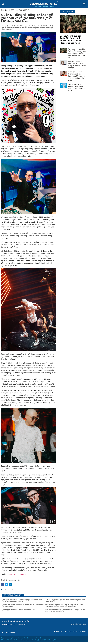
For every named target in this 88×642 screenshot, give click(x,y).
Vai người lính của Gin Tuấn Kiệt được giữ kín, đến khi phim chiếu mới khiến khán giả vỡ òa (14, 27)
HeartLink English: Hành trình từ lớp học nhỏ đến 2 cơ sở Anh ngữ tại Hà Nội (23, 605)
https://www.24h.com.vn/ (16, 574)
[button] (3, 4)
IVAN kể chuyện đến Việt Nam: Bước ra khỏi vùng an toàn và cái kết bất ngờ (42, 26)
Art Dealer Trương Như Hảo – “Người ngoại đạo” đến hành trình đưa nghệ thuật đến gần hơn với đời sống (64, 605)
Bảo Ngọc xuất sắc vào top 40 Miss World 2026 (19, 609)
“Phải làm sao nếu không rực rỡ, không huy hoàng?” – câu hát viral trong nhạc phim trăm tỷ (76, 76)
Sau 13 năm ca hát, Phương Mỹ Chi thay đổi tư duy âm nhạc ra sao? (76, 87)
